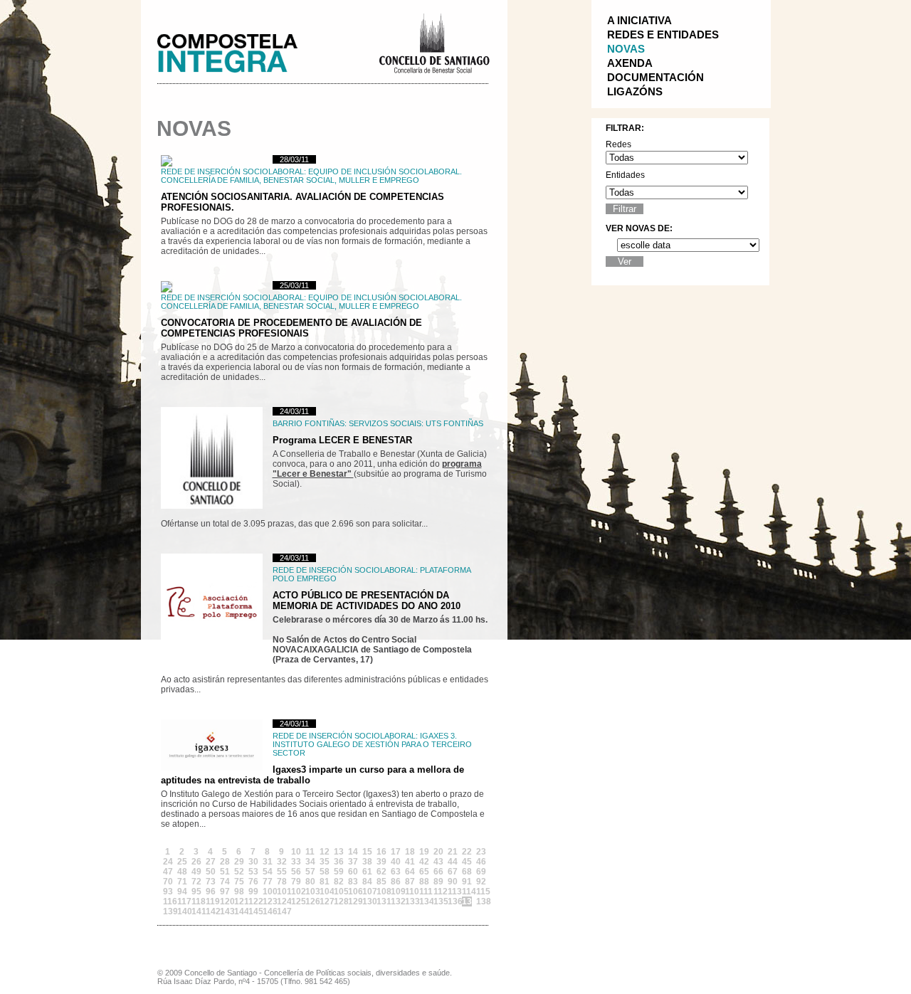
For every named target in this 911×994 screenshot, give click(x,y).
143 (225, 911)
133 (410, 901)
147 (282, 911)
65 (424, 872)
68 (467, 872)
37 (353, 862)
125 (296, 901)
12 (325, 852)
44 (453, 862)
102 (296, 892)
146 (268, 911)
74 (225, 882)
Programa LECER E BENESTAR (342, 440)
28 (225, 862)
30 (253, 862)
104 (325, 892)
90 (453, 882)
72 (196, 882)
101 (282, 892)
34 (310, 862)
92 (481, 882)
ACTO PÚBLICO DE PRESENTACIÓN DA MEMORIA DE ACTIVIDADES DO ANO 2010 (366, 600)
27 (211, 862)
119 (211, 901)
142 (211, 911)
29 (239, 862)
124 (282, 901)
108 (381, 892)
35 (325, 862)
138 (481, 901)
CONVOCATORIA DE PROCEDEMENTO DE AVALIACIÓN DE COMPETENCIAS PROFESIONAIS (291, 328)
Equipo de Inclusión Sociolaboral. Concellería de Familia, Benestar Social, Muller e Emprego (311, 175)
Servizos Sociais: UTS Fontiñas (416, 423)
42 (424, 862)
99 (253, 892)
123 (268, 901)
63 (396, 872)
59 (339, 872)
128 (339, 901)
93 (168, 892)
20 (438, 852)
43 (438, 862)
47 (168, 872)
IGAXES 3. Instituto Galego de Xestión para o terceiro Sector (372, 744)
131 (381, 901)
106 (353, 892)
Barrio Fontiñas (308, 423)
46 (481, 862)
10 (296, 852)
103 (310, 892)
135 (438, 901)
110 (410, 892)
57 (310, 872)
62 (381, 872)
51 (225, 872)
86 (396, 882)
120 (225, 901)
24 (168, 862)
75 (239, 882)
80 (310, 882)
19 (424, 852)
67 (453, 872)
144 (239, 911)
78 (282, 882)
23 (481, 852)
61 (367, 872)
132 (396, 901)
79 (296, 882)
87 (410, 882)
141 (196, 911)
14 (353, 852)
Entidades (625, 175)
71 (182, 882)
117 (182, 901)
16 (381, 852)
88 (424, 882)
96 (211, 892)
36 (339, 862)
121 (239, 901)
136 (453, 901)
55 (282, 872)
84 (367, 882)
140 (182, 911)
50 (211, 872)
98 (239, 892)
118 (196, 901)
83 (353, 882)
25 (182, 862)
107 (367, 892)
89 (438, 882)
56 (296, 872)
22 (467, 852)
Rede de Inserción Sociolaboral (232, 171)
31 (268, 862)
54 (268, 872)
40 (396, 862)
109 (396, 892)
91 (467, 882)
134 (424, 901)
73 (211, 882)
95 (196, 892)
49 (196, 872)
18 (410, 852)
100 (268, 892)
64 (410, 872)
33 (296, 862)
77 (268, 882)
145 (253, 911)
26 (196, 862)
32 (282, 862)
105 (339, 892)
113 (453, 892)
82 (339, 882)
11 (310, 852)
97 (225, 892)
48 (182, 872)
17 (396, 852)
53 (253, 872)
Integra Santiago (238, 49)
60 (353, 872)
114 (467, 892)
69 (481, 872)
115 (481, 892)
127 (325, 901)
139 (168, 911)
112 (438, 892)
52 (239, 872)
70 (168, 882)
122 (253, 901)
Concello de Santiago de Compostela (434, 42)
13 (339, 852)
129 (353, 901)
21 (453, 852)
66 (438, 872)
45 (467, 862)
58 (325, 872)
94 (182, 892)
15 (367, 852)
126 (310, 901)
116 (168, 901)
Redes (618, 144)
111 (424, 892)
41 (410, 862)
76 (253, 882)
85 (381, 882)
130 (367, 901)
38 (367, 862)
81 (325, 882)
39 (381, 862)
